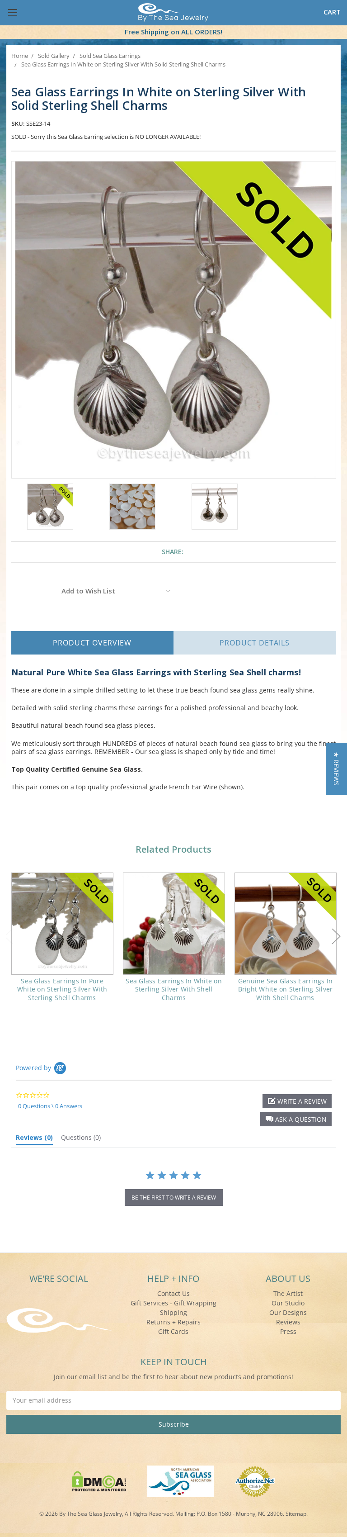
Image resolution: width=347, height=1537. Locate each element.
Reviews (288, 1322)
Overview (92, 643)
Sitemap (296, 1514)
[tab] (34, 1139)
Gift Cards (173, 1331)
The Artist (288, 1293)
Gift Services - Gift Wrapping (173, 1303)
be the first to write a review (173, 1197)
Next (336, 936)
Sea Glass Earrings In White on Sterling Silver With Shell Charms (174, 989)
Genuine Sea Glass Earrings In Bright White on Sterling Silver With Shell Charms (285, 989)
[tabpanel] (62, 943)
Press (288, 1331)
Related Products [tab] (173, 849)
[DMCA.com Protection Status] (99, 1480)
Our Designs (288, 1312)
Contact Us (173, 1293)
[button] (296, 1119)
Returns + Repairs (173, 1322)
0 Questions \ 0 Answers (50, 1106)
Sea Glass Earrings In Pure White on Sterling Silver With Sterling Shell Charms (62, 989)
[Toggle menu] (12, 12)
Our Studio (288, 1303)
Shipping (173, 1312)
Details (255, 643)
